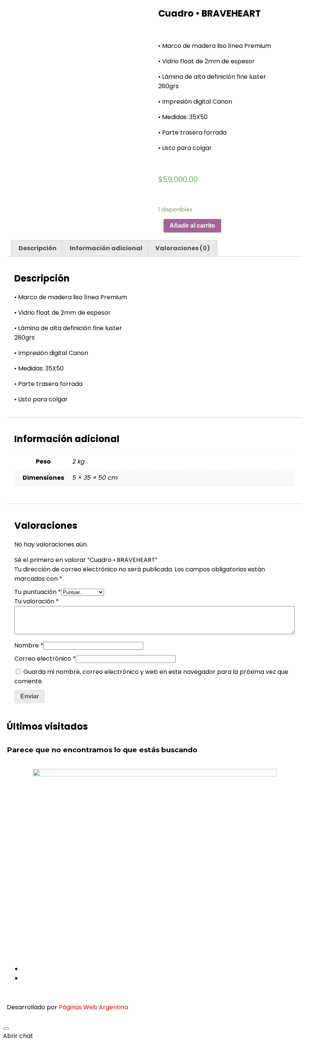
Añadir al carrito (192, 225)
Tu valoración (36, 601)
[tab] (37, 248)
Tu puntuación (37, 592)
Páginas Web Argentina (93, 1007)
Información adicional (106, 248)
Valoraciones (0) (182, 248)
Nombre (28, 645)
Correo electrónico (45, 658)
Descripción (37, 248)
